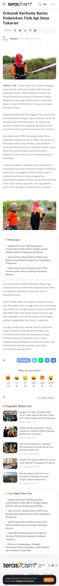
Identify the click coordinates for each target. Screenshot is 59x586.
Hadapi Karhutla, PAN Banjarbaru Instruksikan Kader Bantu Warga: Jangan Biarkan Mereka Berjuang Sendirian (27, 249)
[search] (40, 4)
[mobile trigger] (5, 4)
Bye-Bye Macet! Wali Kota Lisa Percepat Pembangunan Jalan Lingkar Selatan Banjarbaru (34, 476)
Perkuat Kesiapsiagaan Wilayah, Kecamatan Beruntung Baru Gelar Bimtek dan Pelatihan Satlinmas (27, 547)
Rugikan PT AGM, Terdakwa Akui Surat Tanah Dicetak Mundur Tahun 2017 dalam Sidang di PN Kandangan (37, 415)
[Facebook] (49, 566)
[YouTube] (52, 566)
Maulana (14, 38)
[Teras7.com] (20, 4)
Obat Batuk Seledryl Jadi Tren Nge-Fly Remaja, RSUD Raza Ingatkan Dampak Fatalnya (26, 536)
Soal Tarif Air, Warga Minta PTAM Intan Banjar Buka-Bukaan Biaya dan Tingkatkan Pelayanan (28, 260)
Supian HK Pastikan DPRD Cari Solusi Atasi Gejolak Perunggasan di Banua (37, 461)
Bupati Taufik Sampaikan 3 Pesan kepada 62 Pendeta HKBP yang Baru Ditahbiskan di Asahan (37, 431)
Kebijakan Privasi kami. (25, 581)
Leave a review (47, 398)
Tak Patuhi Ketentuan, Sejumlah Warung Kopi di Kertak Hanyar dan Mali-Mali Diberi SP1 (36, 446)
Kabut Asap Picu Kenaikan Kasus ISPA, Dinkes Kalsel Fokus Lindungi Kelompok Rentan (27, 271)
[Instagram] (56, 566)
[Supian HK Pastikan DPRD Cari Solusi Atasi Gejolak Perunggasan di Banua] (10, 463)
